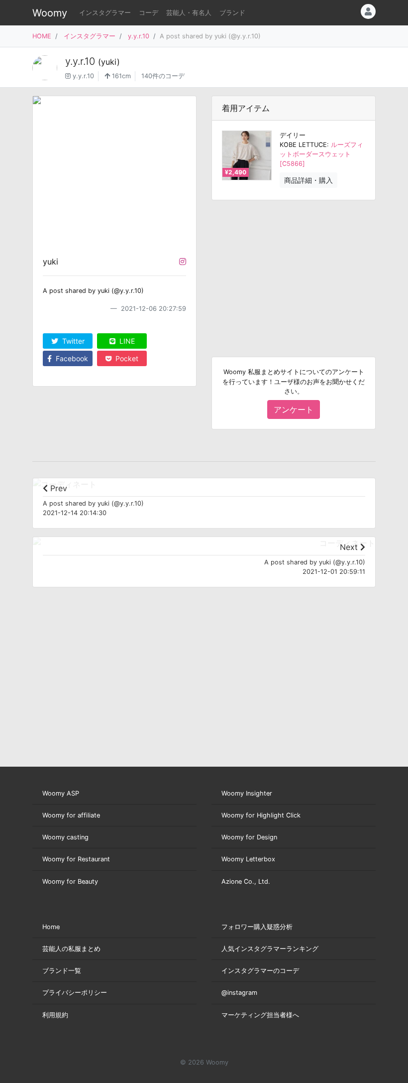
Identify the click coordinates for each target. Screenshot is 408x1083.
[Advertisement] (293, 270)
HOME (41, 36)
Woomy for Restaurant (76, 859)
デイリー (293, 135)
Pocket (125, 358)
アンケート (293, 409)
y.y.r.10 (138, 36)
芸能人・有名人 (188, 12)
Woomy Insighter (246, 793)
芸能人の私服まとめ (71, 948)
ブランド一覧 (61, 970)
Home (51, 927)
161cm (120, 76)
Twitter (72, 341)
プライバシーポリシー (74, 992)
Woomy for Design (249, 837)
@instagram (239, 992)
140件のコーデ (163, 76)
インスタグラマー (105, 12)
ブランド (232, 12)
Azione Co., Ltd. (245, 881)
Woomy (49, 13)
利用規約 (55, 1015)
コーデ (148, 12)
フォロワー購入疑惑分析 (257, 927)
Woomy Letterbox (248, 859)
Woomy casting (65, 837)
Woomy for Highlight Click (261, 815)
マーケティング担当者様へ (260, 1015)
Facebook (71, 358)
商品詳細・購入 (308, 180)
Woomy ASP (60, 793)
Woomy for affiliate (71, 815)
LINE (126, 341)
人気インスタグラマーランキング (269, 948)
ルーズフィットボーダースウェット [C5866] (321, 154)
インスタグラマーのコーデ (260, 970)
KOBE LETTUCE (303, 144)
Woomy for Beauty (70, 881)
